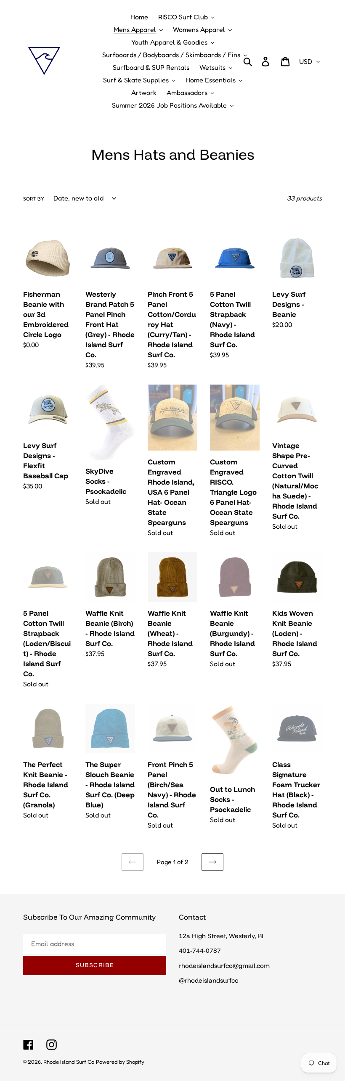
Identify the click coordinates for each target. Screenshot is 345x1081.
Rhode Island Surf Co (68, 1061)
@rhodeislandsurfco (209, 980)
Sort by (33, 198)
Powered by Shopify (120, 1061)
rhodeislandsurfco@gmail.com (224, 966)
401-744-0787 (200, 950)
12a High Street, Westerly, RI (221, 936)
